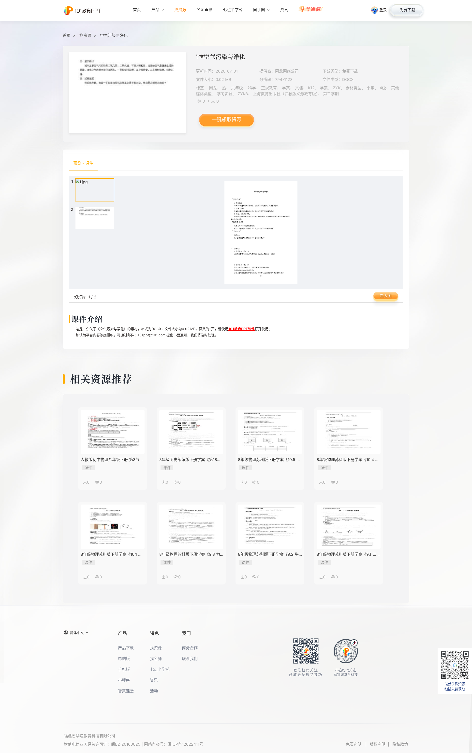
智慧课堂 (126, 691)
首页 (67, 35)
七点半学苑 (160, 669)
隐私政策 (400, 744)
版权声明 (377, 744)
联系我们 (190, 658)
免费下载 (407, 9)
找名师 (156, 658)
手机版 (124, 669)
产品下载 (126, 647)
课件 (88, 467)
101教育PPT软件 (241, 329)
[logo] (82, 10)
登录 (383, 10)
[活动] (311, 10)
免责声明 (354, 744)
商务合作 (190, 647)
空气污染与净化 (114, 35)
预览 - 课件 (83, 163)
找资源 (85, 35)
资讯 (154, 680)
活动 (154, 691)
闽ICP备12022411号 (185, 744)
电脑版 (124, 658)
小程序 (124, 680)
